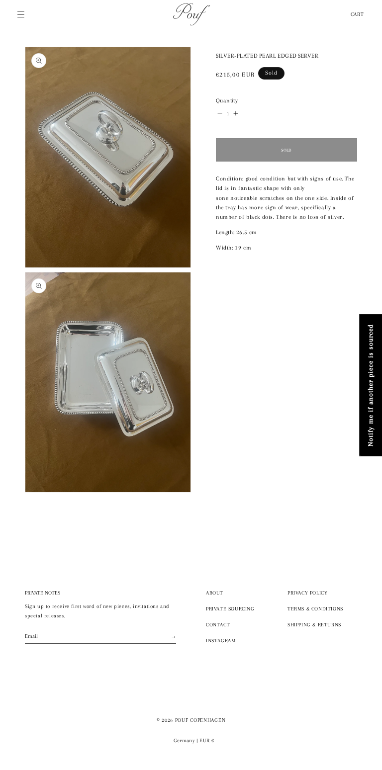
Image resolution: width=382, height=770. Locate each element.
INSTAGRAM (220, 640)
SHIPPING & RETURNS (314, 624)
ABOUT (214, 593)
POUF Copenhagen (200, 720)
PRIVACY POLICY (307, 593)
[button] (21, 14)
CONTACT (218, 624)
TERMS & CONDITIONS (315, 608)
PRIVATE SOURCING (230, 608)
